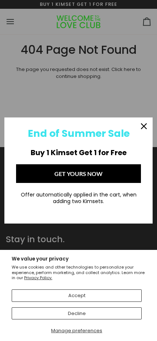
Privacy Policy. (38, 278)
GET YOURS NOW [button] (78, 173)
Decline (77, 313)
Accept (76, 295)
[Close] (144, 126)
